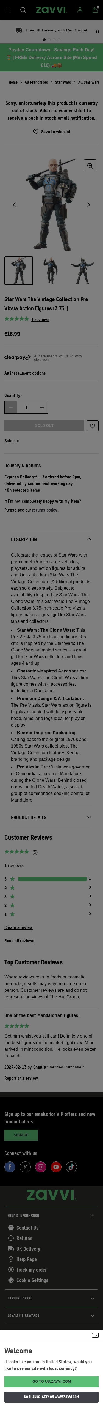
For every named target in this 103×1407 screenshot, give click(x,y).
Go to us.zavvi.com (51, 1381)
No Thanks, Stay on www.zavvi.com (51, 1397)
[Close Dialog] (95, 1335)
